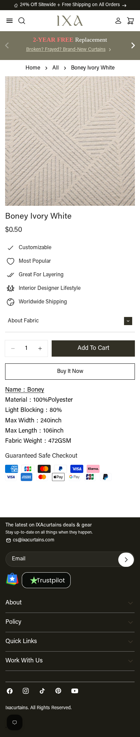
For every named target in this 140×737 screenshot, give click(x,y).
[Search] (22, 21)
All (55, 68)
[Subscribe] (126, 560)
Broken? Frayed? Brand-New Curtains (66, 49)
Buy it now (70, 371)
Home (32, 68)
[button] (133, 45)
